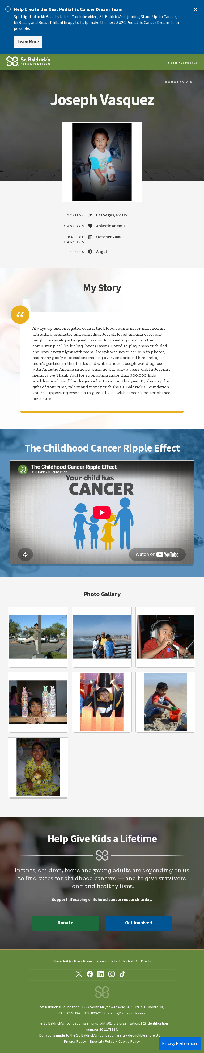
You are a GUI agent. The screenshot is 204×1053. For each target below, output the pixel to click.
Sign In (173, 63)
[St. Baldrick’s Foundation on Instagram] (111, 975)
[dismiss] (195, 9)
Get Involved (138, 923)
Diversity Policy (102, 1041)
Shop (57, 961)
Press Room (83, 961)
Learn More (28, 42)
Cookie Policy (129, 1041)
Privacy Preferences (180, 1043)
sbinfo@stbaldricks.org (127, 1013)
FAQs (67, 961)
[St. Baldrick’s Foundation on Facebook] (90, 975)
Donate (65, 923)
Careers (100, 961)
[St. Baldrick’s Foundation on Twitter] (79, 975)
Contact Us (189, 63)
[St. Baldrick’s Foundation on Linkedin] (100, 975)
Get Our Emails (139, 961)
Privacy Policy (75, 1041)
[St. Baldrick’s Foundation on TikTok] (122, 975)
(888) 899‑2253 (94, 1013)
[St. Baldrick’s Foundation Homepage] (102, 993)
